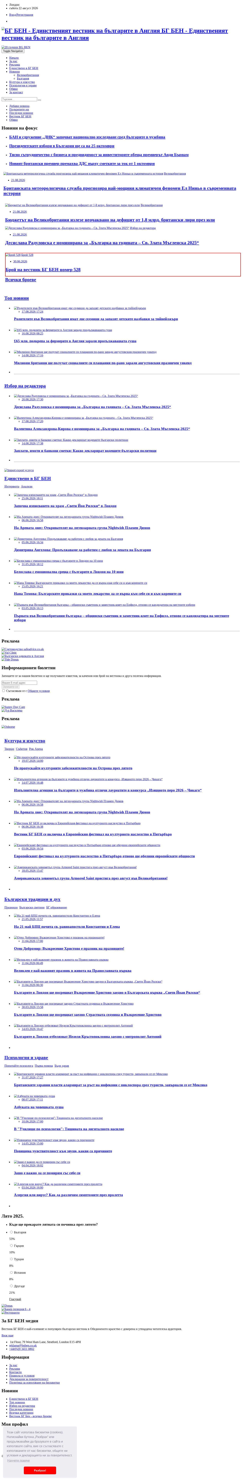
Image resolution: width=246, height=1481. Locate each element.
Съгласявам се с (27, 690)
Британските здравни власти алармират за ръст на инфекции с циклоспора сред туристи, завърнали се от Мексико (110, 1085)
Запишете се (10, 686)
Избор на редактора (143, 228)
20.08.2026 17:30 (32, 399)
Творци (9, 748)
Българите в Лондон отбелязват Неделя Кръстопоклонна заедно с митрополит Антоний (87, 1036)
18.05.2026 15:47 (32, 870)
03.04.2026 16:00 (32, 1187)
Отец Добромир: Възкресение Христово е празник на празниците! (69, 948)
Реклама (14, 64)
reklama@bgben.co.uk (23, 1345)
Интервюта (11, 486)
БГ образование (56, 907)
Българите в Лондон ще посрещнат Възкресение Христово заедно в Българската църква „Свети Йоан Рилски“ (107, 992)
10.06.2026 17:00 (32, 1121)
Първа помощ (44, 1065)
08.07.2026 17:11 (32, 1099)
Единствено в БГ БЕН (23, 68)
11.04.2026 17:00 (32, 941)
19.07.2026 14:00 (32, 760)
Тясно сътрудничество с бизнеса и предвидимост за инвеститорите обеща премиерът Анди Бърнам (99, 154)
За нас (13, 61)
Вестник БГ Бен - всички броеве (30, 1416)
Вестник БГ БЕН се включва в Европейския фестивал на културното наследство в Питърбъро (93, 834)
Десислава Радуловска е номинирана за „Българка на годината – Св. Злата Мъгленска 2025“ (102, 242)
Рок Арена (36, 748)
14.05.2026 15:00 (32, 1143)
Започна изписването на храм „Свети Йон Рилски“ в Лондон (65, 506)
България (23, 78)
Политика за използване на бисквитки (34, 1382)
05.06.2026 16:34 (32, 542)
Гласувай (15, 1299)
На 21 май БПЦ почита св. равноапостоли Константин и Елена (67, 927)
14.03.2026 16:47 (32, 1029)
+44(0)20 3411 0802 (21, 1349)
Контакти (15, 1372)
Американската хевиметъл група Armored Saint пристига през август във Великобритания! (91, 878)
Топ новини (17, 1402)
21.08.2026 (18, 180)
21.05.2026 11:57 (32, 919)
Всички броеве (20, 279)
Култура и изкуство (22, 82)
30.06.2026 (20, 261)
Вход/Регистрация (21, 14)
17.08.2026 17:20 (32, 421)
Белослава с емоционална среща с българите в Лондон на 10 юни (69, 572)
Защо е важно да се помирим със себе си (47, 1173)
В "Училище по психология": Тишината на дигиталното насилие (69, 1129)
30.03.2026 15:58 (32, 1007)
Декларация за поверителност (28, 1379)
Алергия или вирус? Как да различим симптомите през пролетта (68, 1195)
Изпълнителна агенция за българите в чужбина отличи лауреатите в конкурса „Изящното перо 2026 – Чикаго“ (108, 790)
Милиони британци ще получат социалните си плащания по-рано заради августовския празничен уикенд (103, 363)
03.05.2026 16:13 (32, 608)
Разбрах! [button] (40, 1470)
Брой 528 (27, 255)
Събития (21, 748)
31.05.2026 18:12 (32, 564)
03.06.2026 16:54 (32, 848)
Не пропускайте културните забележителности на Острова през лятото (73, 768)
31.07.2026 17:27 (32, 1077)
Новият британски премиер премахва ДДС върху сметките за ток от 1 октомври (82, 163)
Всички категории (21, 1412)
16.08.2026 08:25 (32, 333)
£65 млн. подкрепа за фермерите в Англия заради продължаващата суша (75, 341)
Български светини (32, 907)
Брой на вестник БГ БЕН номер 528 (43, 269)
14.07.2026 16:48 (32, 782)
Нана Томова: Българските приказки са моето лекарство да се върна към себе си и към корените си (97, 594)
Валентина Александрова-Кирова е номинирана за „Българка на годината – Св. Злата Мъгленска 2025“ (102, 429)
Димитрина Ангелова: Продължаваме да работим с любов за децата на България (82, 550)
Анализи (26, 486)
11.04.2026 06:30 (32, 985)
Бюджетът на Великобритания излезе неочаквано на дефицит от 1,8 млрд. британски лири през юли (110, 219)
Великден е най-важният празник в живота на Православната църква (72, 971)
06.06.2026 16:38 (32, 826)
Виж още (7, 1335)
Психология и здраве (23, 85)
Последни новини (21, 1409)
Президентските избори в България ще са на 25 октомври (61, 146)
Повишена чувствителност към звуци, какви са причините (63, 1151)
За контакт (16, 92)
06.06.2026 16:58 (32, 520)
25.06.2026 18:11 (32, 498)
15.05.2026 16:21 (32, 586)
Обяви (13, 88)
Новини (14, 71)
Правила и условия (21, 1375)
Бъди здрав (62, 1065)
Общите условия (39, 690)
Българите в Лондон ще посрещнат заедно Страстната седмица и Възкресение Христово (88, 1015)
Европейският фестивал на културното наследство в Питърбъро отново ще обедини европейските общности (104, 856)
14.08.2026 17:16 (32, 355)
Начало (14, 57)
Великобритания (28, 75)
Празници (11, 907)
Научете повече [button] (18, 1460)
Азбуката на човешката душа (39, 1107)
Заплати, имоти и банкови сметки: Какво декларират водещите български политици (85, 451)
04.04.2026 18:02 (32, 1165)
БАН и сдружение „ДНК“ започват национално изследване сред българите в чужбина (87, 137)
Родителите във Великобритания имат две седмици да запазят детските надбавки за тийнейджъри (96, 319)
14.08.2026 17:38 (32, 443)
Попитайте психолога (18, 1065)
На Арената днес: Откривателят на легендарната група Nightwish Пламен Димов (82, 528)
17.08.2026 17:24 (32, 311)
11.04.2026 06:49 (32, 963)
